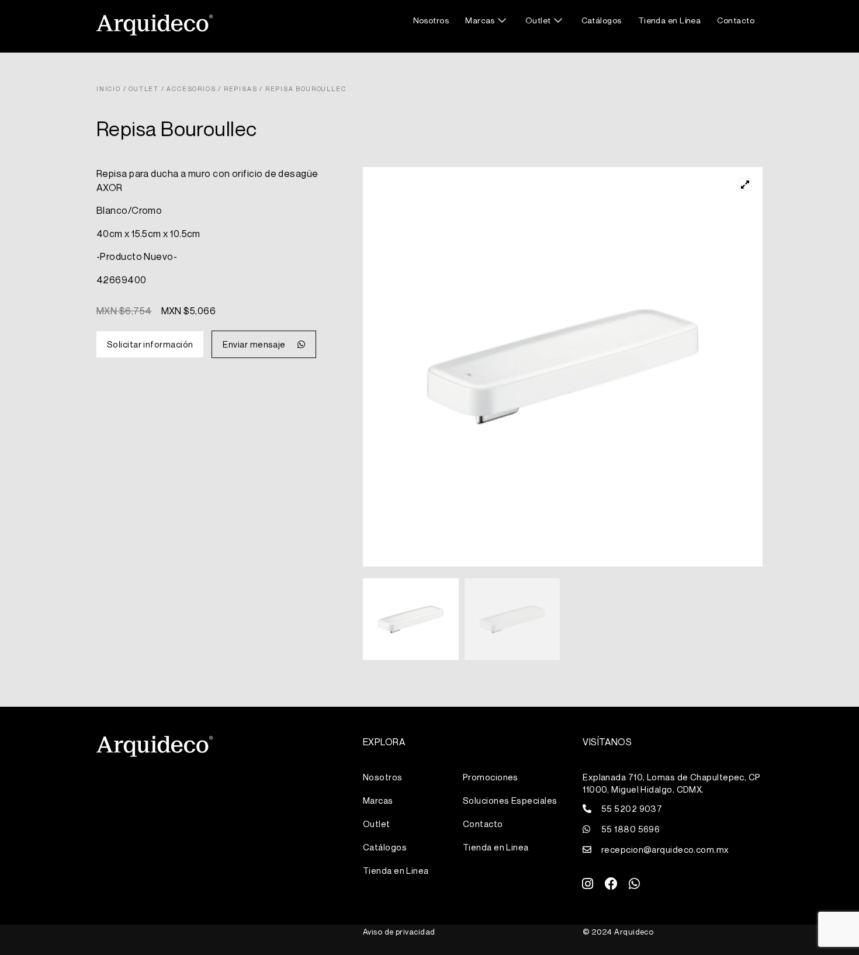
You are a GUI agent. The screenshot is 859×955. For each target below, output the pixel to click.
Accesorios (191, 88)
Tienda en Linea (396, 870)
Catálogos (601, 20)
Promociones (490, 777)
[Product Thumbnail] (745, 184)
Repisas (241, 88)
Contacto (735, 20)
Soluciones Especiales (510, 800)
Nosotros (431, 20)
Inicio (108, 88)
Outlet (538, 20)
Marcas (480, 20)
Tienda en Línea (669, 20)
